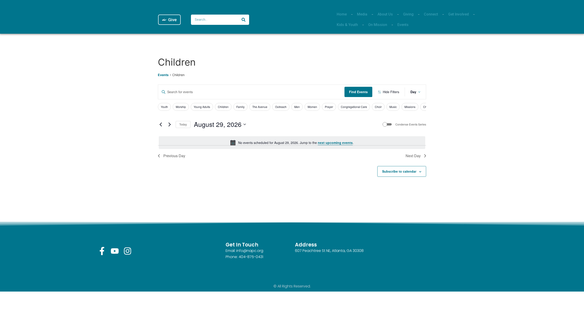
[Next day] (169, 124)
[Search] (243, 20)
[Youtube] (115, 251)
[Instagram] (127, 251)
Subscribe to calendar (399, 171)
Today (183, 124)
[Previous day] (160, 124)
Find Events (358, 92)
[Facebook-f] (102, 251)
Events (163, 75)
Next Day (413, 155)
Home (342, 14)
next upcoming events (335, 142)
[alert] (292, 142)
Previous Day (174, 155)
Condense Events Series (410, 124)
